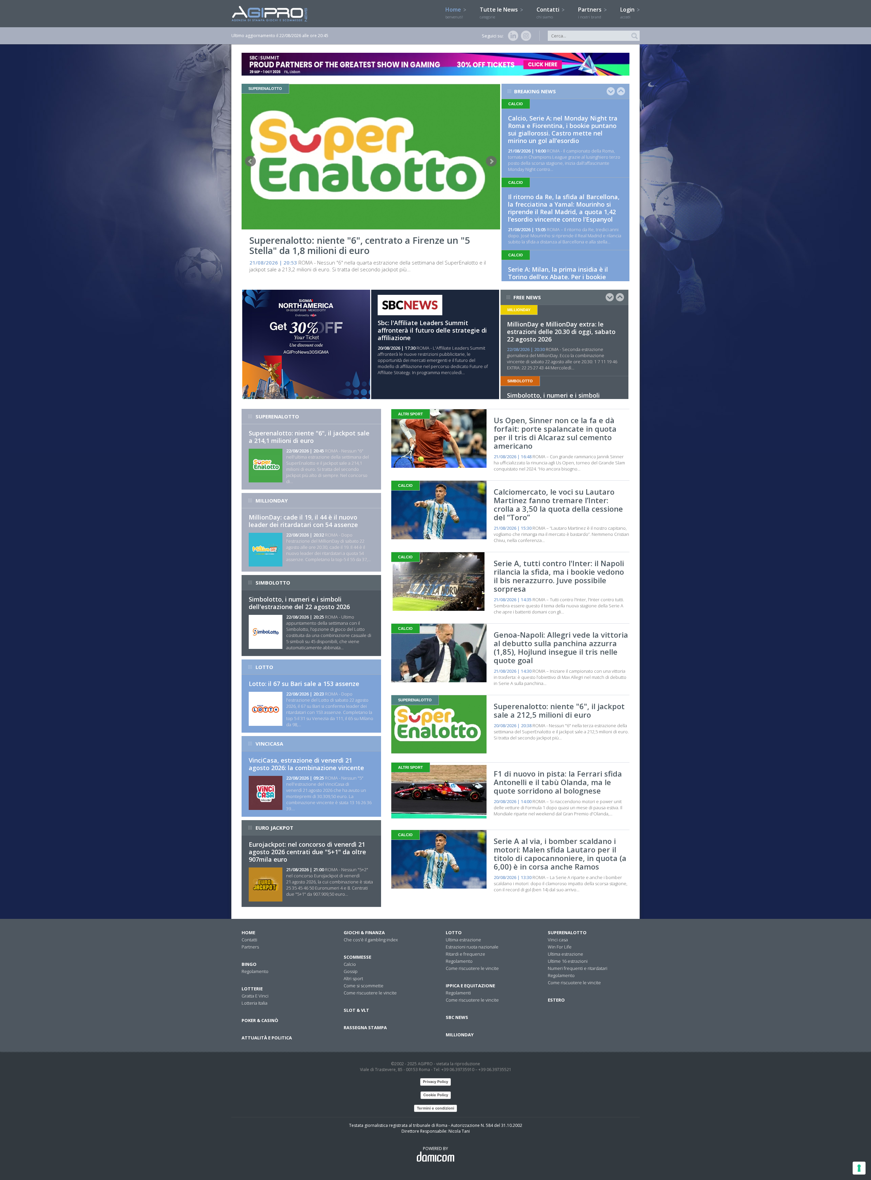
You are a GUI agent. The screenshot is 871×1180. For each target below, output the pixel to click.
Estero (556, 1000)
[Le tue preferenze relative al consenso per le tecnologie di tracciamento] (859, 1168)
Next (491, 161)
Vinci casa (558, 940)
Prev (250, 161)
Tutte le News (499, 12)
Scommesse (357, 957)
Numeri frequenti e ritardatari (577, 968)
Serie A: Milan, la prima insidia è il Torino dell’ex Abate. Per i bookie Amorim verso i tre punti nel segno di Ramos (563, 280)
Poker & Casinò (260, 1020)
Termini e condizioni (435, 1108)
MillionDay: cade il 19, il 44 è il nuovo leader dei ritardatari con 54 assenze (303, 521)
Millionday (460, 1035)
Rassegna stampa (365, 1027)
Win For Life (560, 947)
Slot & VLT (356, 1010)
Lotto (454, 932)
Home (454, 12)
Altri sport (353, 978)
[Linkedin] (511, 36)
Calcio (350, 964)
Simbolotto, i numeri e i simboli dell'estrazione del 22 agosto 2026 (299, 603)
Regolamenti (458, 993)
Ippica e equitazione (470, 986)
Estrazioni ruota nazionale (472, 947)
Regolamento (255, 971)
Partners (590, 12)
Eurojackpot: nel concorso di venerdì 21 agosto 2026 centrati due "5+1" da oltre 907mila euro (307, 851)
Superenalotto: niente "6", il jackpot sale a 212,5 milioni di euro (559, 710)
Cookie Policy (435, 1095)
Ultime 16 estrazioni (568, 961)
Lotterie (252, 989)
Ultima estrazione (463, 940)
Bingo (249, 964)
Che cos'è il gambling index (371, 940)
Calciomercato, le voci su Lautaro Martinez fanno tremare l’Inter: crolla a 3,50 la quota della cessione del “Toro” (558, 504)
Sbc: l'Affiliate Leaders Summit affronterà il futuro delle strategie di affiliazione (432, 330)
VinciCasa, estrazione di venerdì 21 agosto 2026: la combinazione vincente (306, 764)
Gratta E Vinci (255, 996)
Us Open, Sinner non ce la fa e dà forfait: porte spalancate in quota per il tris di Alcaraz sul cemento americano (555, 433)
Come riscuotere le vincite (370, 993)
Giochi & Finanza (364, 932)
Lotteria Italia (254, 1003)
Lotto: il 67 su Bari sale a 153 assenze (304, 684)
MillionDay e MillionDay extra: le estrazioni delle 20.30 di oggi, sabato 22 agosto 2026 (561, 331)
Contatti (549, 12)
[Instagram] (524, 36)
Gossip (351, 971)
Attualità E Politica (267, 1038)
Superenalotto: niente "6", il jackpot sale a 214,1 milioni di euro (309, 437)
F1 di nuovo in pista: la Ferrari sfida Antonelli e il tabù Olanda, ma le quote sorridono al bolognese (558, 782)
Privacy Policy (435, 1081)
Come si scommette (363, 986)
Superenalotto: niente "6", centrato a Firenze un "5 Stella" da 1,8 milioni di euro (359, 245)
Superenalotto (567, 932)
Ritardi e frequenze (465, 954)
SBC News (457, 1017)
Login (628, 12)
